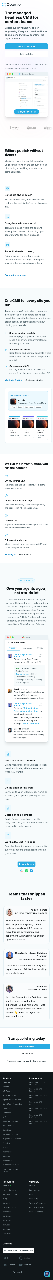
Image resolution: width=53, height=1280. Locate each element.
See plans (25, 554)
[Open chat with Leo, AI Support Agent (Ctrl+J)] (47, 1274)
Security (10, 554)
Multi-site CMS (13, 380)
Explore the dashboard (18, 275)
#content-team (13, 648)
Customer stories (35, 380)
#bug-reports (40, 648)
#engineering (26, 648)
